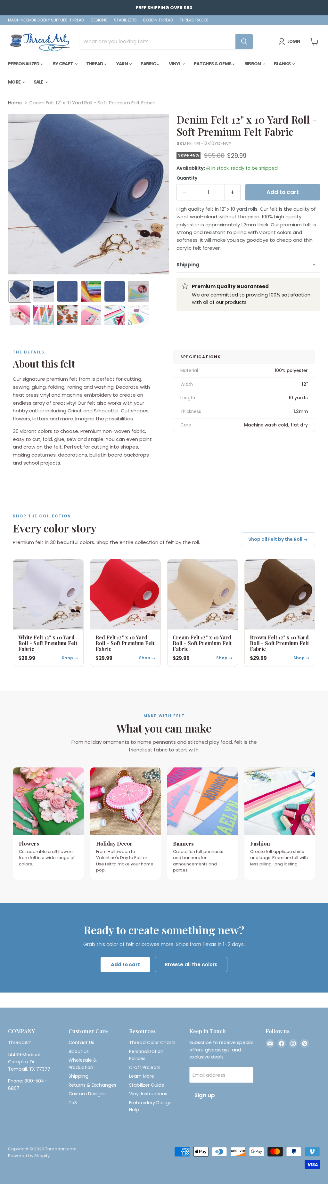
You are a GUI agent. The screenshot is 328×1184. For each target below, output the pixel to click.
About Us (79, 1051)
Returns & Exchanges (92, 1085)
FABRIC (149, 64)
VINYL (175, 64)
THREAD (95, 64)
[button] (20, 291)
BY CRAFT (63, 64)
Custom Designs (87, 1094)
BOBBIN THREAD (158, 20)
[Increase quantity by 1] (233, 192)
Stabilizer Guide (146, 1085)
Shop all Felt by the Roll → (278, 539)
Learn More (141, 1076)
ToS (73, 1102)
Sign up (204, 1095)
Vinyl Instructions (148, 1094)
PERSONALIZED (24, 64)
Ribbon (253, 64)
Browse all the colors (191, 964)
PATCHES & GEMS (213, 64)
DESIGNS (99, 20)
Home (15, 102)
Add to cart (125, 964)
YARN (122, 64)
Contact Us (81, 1042)
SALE (39, 82)
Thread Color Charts (152, 1042)
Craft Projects (144, 1067)
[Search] (244, 41)
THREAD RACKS (194, 20)
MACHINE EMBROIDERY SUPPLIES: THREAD (46, 20)
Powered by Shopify (29, 1156)
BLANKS (282, 64)
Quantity (186, 178)
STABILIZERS (125, 20)
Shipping (78, 1076)
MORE (14, 82)
